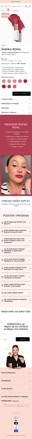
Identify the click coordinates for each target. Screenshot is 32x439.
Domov (2, 11)
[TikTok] (19, 413)
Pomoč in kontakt (15, 1)
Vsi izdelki (8, 11)
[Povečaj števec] (9, 93)
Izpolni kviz (15, 401)
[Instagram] (16, 413)
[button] (2, 6)
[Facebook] (13, 413)
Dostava (11, 60)
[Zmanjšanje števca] (3, 93)
